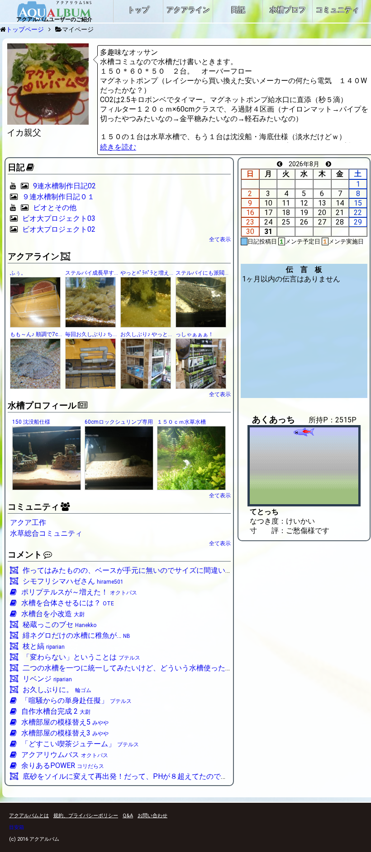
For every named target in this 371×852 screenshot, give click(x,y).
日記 (16, 168)
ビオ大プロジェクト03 (58, 218)
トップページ (25, 29)
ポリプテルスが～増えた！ (79, 592)
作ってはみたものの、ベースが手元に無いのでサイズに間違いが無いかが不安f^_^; (161, 570)
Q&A (128, 816)
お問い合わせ (152, 816)
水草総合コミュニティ (46, 533)
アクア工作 (28, 522)
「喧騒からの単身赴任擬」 (76, 700)
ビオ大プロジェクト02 (58, 229)
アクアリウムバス (64, 754)
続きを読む (118, 147)
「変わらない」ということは (81, 657)
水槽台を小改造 (53, 613)
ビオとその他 (54, 207)
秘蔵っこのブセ (59, 624)
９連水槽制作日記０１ (58, 196)
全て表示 (220, 239)
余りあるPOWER (62, 765)
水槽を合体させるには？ (67, 603)
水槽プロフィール (42, 406)
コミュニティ (33, 507)
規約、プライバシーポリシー (85, 816)
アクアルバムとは (29, 816)
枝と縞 (44, 646)
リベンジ (47, 678)
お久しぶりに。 (57, 689)
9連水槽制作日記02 (64, 186)
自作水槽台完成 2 (55, 711)
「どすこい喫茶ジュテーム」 (80, 744)
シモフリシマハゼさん (73, 581)
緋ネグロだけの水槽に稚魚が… (76, 635)
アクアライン (33, 257)
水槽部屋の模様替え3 (65, 733)
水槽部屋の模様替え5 (65, 722)
